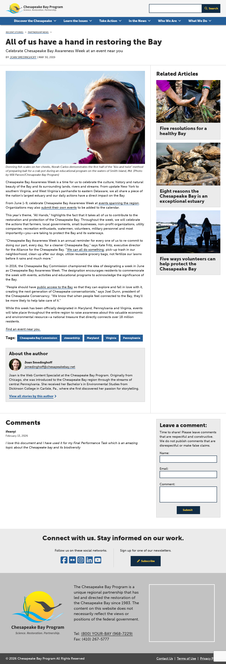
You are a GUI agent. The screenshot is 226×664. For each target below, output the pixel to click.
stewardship (72, 338)
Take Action (108, 21)
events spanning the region (119, 203)
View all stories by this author (31, 396)
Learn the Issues (76, 21)
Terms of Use (186, 658)
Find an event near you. (23, 329)
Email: (164, 469)
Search (213, 8)
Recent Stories (14, 32)
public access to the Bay (55, 287)
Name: (164, 453)
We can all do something (85, 250)
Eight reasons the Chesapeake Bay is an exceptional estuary (184, 196)
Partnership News (38, 32)
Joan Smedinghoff (23, 57)
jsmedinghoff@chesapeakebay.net (50, 367)
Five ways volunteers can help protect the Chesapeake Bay (188, 264)
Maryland (93, 338)
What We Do (197, 21)
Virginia (111, 338)
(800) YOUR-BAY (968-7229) (107, 633)
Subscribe (148, 561)
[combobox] (175, 8)
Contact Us (164, 658)
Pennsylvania (131, 338)
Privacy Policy (210, 658)
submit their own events (59, 207)
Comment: (167, 484)
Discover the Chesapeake (33, 21)
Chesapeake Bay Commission (38, 338)
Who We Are (167, 21)
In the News (137, 21)
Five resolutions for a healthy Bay (183, 131)
